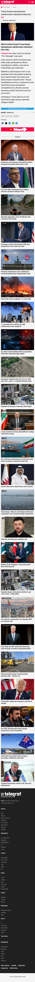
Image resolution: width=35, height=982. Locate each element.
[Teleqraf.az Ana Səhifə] (7, 2)
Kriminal (3, 899)
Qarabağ (3, 827)
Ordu (2, 813)
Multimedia (21, 965)
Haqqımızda (4, 968)
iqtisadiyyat (16, 116)
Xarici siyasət (4, 822)
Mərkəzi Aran (4, 947)
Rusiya (3, 116)
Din (2, 869)
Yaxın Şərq (3, 884)
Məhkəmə (3, 897)
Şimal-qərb (3, 949)
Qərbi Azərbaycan (5, 818)
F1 (1, 923)
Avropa (3, 886)
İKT (2, 844)
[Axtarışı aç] (29, 2)
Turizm (2, 849)
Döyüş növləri (4, 927)
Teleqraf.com (6, 53)
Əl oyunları (3, 930)
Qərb (2, 956)
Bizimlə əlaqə (14, 968)
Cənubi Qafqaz (4, 889)
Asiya (2, 882)
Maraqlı (3, 902)
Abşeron (3, 953)
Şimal (2, 951)
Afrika (2, 877)
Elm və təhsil (4, 860)
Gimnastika (4, 925)
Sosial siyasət (4, 857)
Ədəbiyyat (3, 912)
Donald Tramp (9, 116)
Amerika (3, 879)
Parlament (3, 820)
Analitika (3, 829)
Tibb (2, 864)
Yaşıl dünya (4, 862)
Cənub (2, 958)
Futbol (2, 932)
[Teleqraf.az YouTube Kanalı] (17, 129)
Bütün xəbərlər (5, 965)
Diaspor (3, 815)
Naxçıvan (3, 960)
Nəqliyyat (3, 847)
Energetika (3, 840)
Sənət (2, 915)
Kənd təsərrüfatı (5, 838)
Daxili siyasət (4, 825)
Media (2, 867)
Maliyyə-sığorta (5, 842)
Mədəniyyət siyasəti (6, 910)
